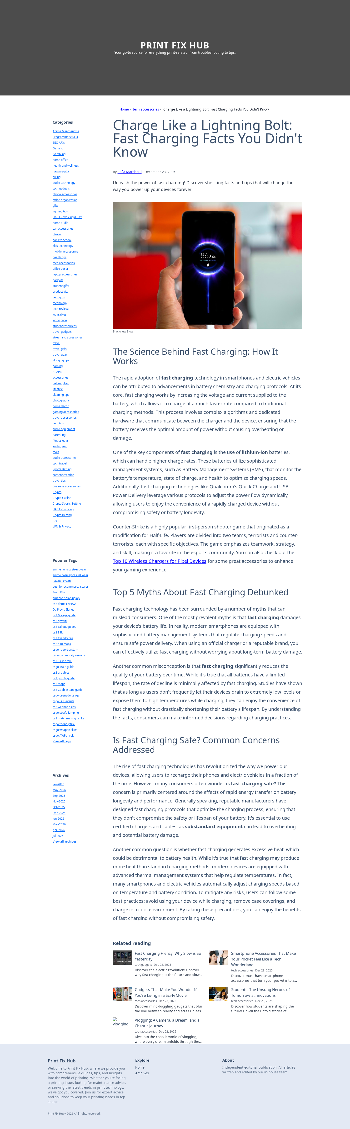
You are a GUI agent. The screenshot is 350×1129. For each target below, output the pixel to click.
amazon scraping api (66, 598)
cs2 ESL (58, 632)
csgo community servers (69, 655)
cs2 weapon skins (64, 707)
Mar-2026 (59, 824)
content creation (63, 475)
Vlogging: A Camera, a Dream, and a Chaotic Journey (167, 1023)
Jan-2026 (58, 784)
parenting (59, 435)
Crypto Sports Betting (67, 503)
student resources (65, 326)
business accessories (67, 486)
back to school (62, 240)
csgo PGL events (63, 701)
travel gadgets (62, 332)
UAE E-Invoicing (63, 509)
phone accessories (65, 194)
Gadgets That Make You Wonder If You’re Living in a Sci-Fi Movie (166, 992)
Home (124, 109)
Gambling (59, 154)
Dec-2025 (59, 813)
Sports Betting (62, 469)
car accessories (63, 229)
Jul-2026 (58, 836)
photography (61, 400)
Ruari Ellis (59, 592)
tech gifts (59, 297)
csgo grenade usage (66, 695)
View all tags (62, 741)
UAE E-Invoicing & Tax (67, 217)
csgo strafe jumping (66, 713)
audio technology (64, 183)
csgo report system (65, 650)
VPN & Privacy (62, 526)
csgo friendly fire (64, 724)
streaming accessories (68, 337)
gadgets (58, 280)
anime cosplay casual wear (70, 575)
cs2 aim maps (62, 644)
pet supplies (61, 383)
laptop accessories (65, 274)
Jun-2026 (58, 819)
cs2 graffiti (60, 621)
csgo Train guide (63, 667)
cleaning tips (61, 395)
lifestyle (58, 389)
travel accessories (65, 418)
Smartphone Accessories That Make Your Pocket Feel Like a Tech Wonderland (263, 959)
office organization (65, 200)
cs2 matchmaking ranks (68, 718)
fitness (57, 234)
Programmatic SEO (65, 137)
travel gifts (60, 349)
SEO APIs (59, 143)
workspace (60, 320)
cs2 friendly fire (63, 638)
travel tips (59, 481)
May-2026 (59, 790)
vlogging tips (61, 360)
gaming (58, 366)
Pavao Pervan (62, 581)
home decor (61, 406)
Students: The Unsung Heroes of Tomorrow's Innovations (260, 992)
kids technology (63, 246)
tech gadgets (61, 188)
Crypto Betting (62, 515)
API (55, 521)
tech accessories (146, 109)
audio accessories (64, 458)
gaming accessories (66, 412)
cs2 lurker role (62, 661)
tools (56, 452)
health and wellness (66, 166)
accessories (60, 377)
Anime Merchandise (66, 131)
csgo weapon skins (65, 730)
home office (60, 160)
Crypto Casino (62, 498)
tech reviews (61, 309)
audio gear (60, 446)
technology (60, 303)
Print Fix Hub (174, 45)
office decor (60, 269)
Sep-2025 (59, 796)
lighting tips (60, 211)
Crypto (57, 492)
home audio (60, 223)
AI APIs (57, 372)
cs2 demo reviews (64, 604)
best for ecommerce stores (71, 587)
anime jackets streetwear (69, 569)
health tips (59, 257)
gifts (55, 206)
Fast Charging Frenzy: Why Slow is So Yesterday (168, 956)
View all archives (64, 841)
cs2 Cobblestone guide (68, 690)
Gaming (58, 148)
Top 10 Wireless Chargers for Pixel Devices (159, 561)
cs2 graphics (61, 672)
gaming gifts (61, 171)
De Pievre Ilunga (64, 609)
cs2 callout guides (64, 627)
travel (56, 343)
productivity (60, 292)
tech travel (60, 463)
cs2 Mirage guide (64, 615)
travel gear (60, 355)
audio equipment (64, 429)
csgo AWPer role (64, 735)
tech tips (58, 423)
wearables (59, 314)
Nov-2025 (59, 801)
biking (56, 177)
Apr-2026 (59, 830)
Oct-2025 (59, 807)
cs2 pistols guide (64, 678)
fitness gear (60, 440)
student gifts (61, 286)
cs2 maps (59, 684)
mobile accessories (65, 251)
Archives (142, 1073)
